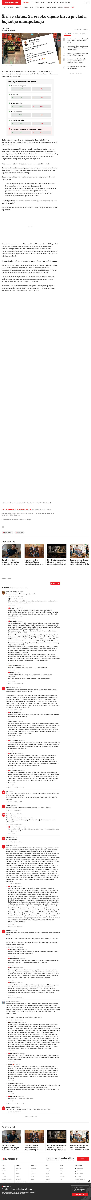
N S (7, 791)
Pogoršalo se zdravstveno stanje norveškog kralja (77, 67)
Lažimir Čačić (10, 1107)
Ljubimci (33, 1173)
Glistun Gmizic (10, 1001)
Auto (32, 1182)
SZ (9, 982)
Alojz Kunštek (14, 665)
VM (3, 815)
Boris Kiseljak (14, 712)
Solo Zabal (13, 982)
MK (9, 753)
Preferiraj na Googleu (82, 29)
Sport (43, 2)
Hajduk (18, 1173)
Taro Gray (9, 845)
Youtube (79, 1171)
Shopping (33, 1168)
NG (9, 958)
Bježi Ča (8, 930)
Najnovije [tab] (67, 34)
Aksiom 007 (13, 1083)
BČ (3, 931)
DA (4, 838)
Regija (37, 7)
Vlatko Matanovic (11, 814)
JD (3, 806)
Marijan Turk (13, 1096)
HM (9, 949)
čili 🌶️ (12, 1064)
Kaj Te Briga (13, 621)
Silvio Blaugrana (15, 1022)
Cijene (62, 2)
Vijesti (37, 2)
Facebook (80, 1168)
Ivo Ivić (12, 672)
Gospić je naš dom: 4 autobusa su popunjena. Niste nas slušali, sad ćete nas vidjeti (77, 48)
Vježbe (47, 1176)
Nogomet (18, 1168)
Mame (32, 1179)
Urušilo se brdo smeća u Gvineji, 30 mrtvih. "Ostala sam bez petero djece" (77, 40)
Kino (61, 1173)
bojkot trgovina (7, 532)
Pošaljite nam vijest (80, 1179)
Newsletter (78, 1182)
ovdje (44, 513)
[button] (4, 550)
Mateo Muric (13, 599)
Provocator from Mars (16, 827)
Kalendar (66, 7)
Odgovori (48, 1179)
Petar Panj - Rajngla (12, 591)
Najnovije (10, 7)
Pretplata (26, 2)
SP (9, 770)
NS (4, 792)
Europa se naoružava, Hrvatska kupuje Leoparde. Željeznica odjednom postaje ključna (76, 60)
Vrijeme (62, 1176)
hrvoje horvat (14, 608)
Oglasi (56, 2)
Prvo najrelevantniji (20, 588)
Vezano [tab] (84, 34)
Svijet (31, 7)
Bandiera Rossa (10, 687)
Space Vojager (14, 740)
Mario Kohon (14, 753)
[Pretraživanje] (88, 2)
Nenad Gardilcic (14, 958)
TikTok (79, 1176)
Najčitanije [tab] (77, 34)
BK (9, 712)
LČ (3, 1108)
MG (9, 1053)
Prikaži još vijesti (76, 73)
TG (4, 847)
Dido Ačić (8, 837)
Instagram (80, 1173)
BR (3, 688)
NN (9, 967)
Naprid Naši (13, 967)
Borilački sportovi (21, 1182)
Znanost (60, 7)
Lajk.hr (47, 1173)
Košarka (18, 1179)
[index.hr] (11, 2)
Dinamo (18, 1171)
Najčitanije (18, 7)
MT (9, 1096)
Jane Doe (9, 805)
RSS (61, 1179)
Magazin (33, 1165)
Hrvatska (25, 7)
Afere (72, 7)
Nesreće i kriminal (51, 7)
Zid (32, 2)
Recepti (48, 1171)
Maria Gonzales (14, 1053)
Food (32, 1176)
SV (9, 740)
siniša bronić (19, 532)
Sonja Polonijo (14, 770)
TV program (63, 1171)
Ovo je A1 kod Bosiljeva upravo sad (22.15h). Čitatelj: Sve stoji (77, 54)
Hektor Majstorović (15, 949)
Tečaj (61, 1168)
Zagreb (42, 7)
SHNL (17, 1176)
